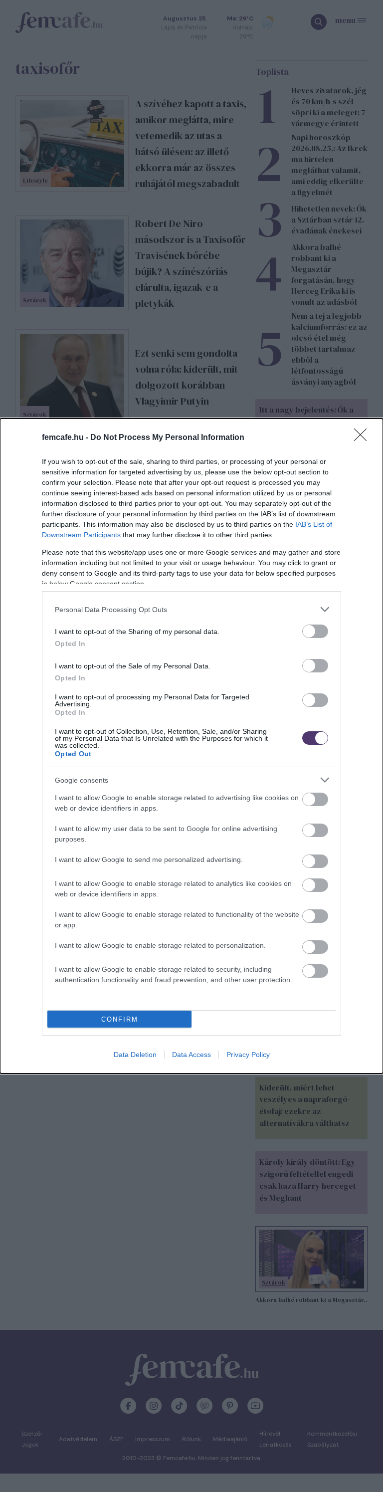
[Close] (363, 437)
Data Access (191, 1055)
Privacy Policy (248, 1055)
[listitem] (191, 609)
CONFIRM (119, 1019)
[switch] (315, 631)
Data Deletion (135, 1055)
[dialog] (191, 746)
